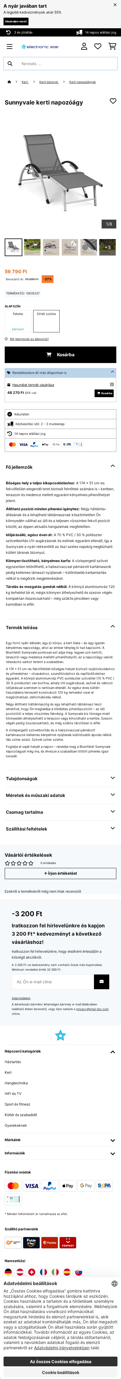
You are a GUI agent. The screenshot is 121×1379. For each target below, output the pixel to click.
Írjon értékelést (62, 873)
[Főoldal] (15, 82)
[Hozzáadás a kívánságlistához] (113, 101)
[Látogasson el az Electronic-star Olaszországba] (55, 1272)
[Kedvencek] (97, 46)
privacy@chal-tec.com (92, 1009)
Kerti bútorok (49, 82)
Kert (25, 82)
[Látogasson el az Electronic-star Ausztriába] (19, 1272)
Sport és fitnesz (17, 1104)
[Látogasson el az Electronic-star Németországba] (8, 1272)
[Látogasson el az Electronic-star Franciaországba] (43, 1272)
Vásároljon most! (16, 21)
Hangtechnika (16, 1083)
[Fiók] (84, 46)
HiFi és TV (13, 1093)
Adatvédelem (21, 998)
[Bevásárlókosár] (112, 46)
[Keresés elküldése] (10, 63)
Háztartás (13, 1062)
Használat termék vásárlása (33, 385)
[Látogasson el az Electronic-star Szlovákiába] (78, 1272)
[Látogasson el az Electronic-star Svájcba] (31, 1272)
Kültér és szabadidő (21, 1115)
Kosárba (65, 354)
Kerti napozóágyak (82, 82)
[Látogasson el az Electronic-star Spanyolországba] (66, 1272)
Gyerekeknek (16, 1125)
